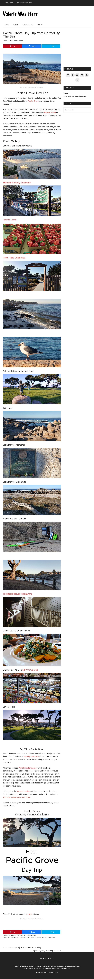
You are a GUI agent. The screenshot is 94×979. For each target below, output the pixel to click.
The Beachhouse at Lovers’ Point (16, 797)
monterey (44, 937)
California (13, 935)
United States (32, 935)
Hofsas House (50, 112)
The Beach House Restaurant (17, 594)
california (22, 937)
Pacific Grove (33, 101)
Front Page (20, 935)
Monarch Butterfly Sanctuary (17, 182)
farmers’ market (23, 791)
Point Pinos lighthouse (28, 768)
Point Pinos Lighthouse (14, 257)
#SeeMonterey (15, 937)
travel (29, 914)
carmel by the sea (36, 937)
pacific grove (52, 937)
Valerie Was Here (20, 14)
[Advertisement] (77, 48)
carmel (28, 937)
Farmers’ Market (9, 220)
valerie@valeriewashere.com (75, 96)
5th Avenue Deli (30, 670)
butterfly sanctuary (31, 756)
